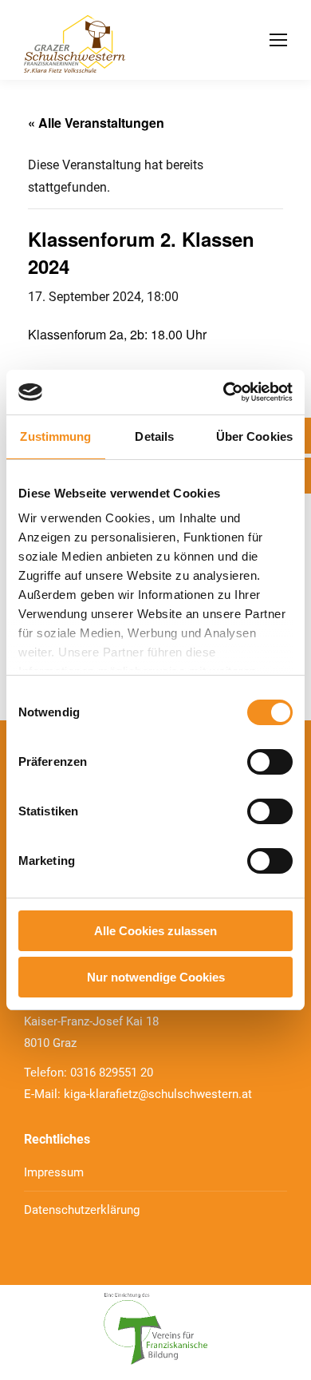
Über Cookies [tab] (254, 436)
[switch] (270, 762)
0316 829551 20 (111, 1072)
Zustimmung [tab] (55, 436)
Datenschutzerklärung (82, 1210)
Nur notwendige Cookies (156, 977)
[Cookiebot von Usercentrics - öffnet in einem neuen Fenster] (224, 392)
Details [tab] (154, 436)
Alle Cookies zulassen (155, 931)
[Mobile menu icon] (278, 40)
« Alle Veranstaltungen (96, 122)
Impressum (54, 1172)
